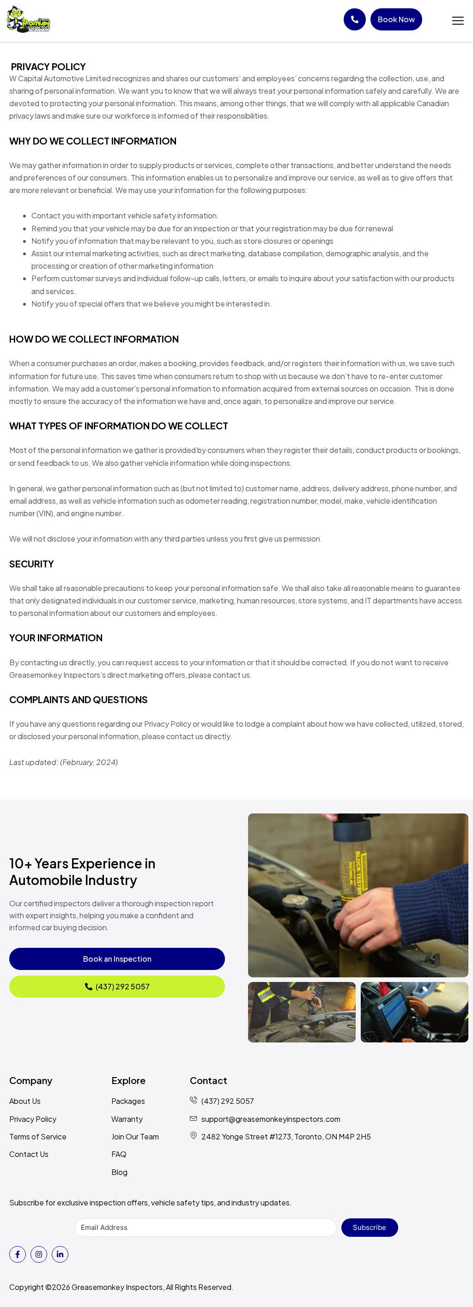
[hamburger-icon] (458, 21)
